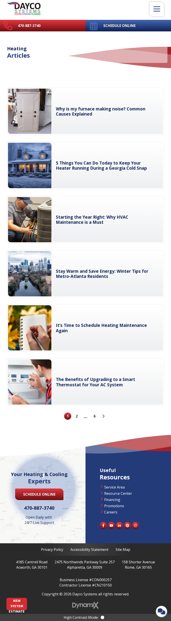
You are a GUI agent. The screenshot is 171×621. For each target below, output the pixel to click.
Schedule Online (119, 25)
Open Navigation (157, 9)
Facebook (103, 525)
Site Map (123, 549)
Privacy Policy (52, 549)
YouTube (111, 525)
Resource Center (118, 493)
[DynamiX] (85, 605)
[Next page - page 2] (103, 416)
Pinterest (127, 525)
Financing (112, 499)
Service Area (114, 487)
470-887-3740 (29, 25)
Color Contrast (103, 617)
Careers (110, 512)
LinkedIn (119, 525)
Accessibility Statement (89, 549)
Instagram (135, 525)
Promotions (114, 505)
